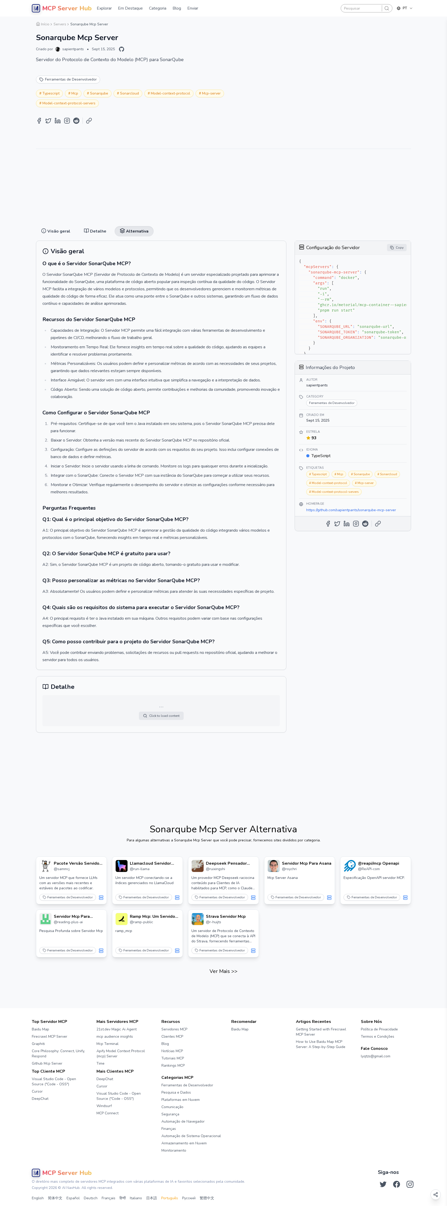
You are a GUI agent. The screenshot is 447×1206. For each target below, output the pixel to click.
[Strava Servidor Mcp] (197, 919)
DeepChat (40, 1098)
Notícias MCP (172, 1051)
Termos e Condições (377, 1036)
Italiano (136, 1198)
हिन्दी (123, 1198)
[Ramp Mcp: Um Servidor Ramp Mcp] (121, 919)
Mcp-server (211, 93)
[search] (386, 8)
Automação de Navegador (183, 1121)
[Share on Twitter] (48, 121)
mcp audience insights (114, 1036)
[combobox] (404, 8)
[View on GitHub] (121, 49)
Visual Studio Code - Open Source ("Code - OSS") (54, 1082)
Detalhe (223, 21)
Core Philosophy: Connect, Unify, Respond (58, 1054)
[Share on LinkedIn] (58, 121)
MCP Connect (107, 1113)
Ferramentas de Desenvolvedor (70, 897)
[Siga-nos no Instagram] (410, 1184)
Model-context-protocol (170, 93)
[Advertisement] (223, 185)
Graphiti (38, 1043)
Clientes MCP (172, 1036)
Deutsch (91, 1198)
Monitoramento (173, 1150)
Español (73, 1198)
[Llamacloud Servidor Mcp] (121, 866)
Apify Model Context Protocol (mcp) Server (120, 1054)
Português (169, 1198)
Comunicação (172, 1106)
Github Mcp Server (47, 1063)
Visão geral (200, 21)
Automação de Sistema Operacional (191, 1135)
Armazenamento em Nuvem (184, 1143)
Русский (189, 1198)
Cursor (37, 1091)
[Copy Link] (89, 121)
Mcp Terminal (107, 1043)
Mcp (74, 93)
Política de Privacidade (379, 1029)
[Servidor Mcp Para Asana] (273, 866)
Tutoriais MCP (172, 1058)
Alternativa (247, 21)
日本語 (151, 1198)
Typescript (50, 93)
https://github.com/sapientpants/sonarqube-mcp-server (351, 510)
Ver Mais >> (223, 971)
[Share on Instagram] (67, 121)
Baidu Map (40, 1029)
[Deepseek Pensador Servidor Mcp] (197, 866)
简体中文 (55, 1198)
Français (108, 1198)
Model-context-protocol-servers (68, 103)
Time (100, 1063)
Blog (165, 1043)
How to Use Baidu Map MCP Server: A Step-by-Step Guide (320, 1044)
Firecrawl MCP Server (49, 1036)
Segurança (170, 1114)
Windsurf (104, 1105)
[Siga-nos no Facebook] (396, 1184)
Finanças (168, 1128)
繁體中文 (207, 1198)
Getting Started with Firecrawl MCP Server (321, 1032)
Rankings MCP (173, 1065)
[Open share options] (435, 1194)
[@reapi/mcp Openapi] (350, 866)
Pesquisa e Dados (176, 1092)
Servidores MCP (174, 1029)
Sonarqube (99, 93)
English (38, 1198)
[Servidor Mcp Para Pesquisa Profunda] (45, 919)
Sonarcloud (129, 93)
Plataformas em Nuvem (180, 1099)
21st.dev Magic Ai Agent (116, 1029)
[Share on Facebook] (39, 121)
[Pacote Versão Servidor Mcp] (45, 866)
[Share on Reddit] (76, 121)
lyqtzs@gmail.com (375, 1056)
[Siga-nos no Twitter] (383, 1184)
